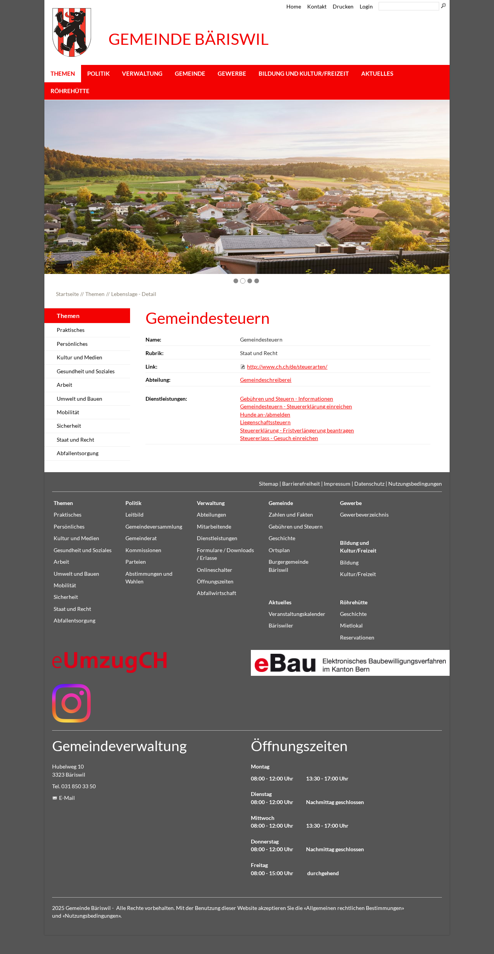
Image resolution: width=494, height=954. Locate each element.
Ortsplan (279, 550)
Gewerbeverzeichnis (364, 515)
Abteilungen (211, 515)
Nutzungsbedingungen (415, 484)
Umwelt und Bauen (79, 399)
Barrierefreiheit (301, 484)
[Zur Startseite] (71, 32)
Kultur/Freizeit (358, 574)
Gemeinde (190, 73)
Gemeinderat (141, 538)
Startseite (67, 294)
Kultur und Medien (79, 357)
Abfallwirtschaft (216, 593)
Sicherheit (69, 426)
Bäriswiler (281, 625)
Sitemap (268, 484)
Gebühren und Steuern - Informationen (286, 399)
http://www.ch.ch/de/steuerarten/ (287, 367)
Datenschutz (369, 484)
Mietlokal (351, 625)
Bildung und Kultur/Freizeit (304, 73)
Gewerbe (232, 73)
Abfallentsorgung (77, 453)
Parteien (135, 562)
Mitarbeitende (214, 527)
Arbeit (64, 385)
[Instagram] (71, 703)
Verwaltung (142, 73)
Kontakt (317, 6)
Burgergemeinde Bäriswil (288, 566)
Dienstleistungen (217, 538)
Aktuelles (377, 73)
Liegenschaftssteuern (265, 422)
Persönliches (72, 344)
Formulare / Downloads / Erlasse (225, 554)
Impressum (337, 484)
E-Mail (67, 798)
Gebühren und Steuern (296, 527)
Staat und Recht (75, 440)
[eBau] (346, 663)
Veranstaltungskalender (297, 614)
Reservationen (357, 637)
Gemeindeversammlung (153, 527)
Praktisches (71, 330)
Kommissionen (143, 550)
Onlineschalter (214, 570)
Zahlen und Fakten (291, 515)
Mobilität (68, 412)
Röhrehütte (70, 90)
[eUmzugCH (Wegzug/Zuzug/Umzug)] (110, 662)
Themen (63, 73)
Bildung (349, 562)
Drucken (343, 6)
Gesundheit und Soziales (86, 371)
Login (366, 6)
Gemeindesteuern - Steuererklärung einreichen (296, 406)
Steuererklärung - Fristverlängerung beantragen (297, 430)
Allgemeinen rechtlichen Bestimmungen (354, 908)
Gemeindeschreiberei (265, 380)
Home (293, 6)
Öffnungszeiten (215, 581)
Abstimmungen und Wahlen (149, 578)
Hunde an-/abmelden (265, 415)
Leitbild (134, 515)
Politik (98, 73)
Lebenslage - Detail (133, 294)
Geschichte (282, 538)
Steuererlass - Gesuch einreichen (279, 438)
